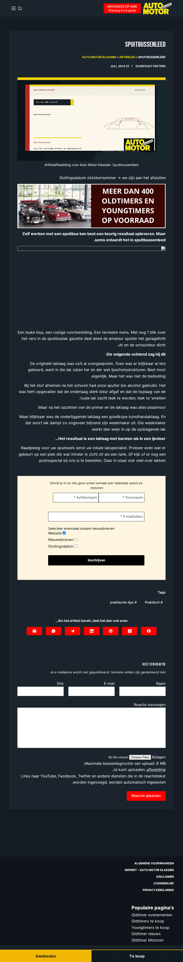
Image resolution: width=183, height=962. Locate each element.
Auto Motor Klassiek (99, 57)
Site (60, 683)
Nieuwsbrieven (61, 539)
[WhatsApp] (53, 631)
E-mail (109, 683)
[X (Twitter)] (129, 631)
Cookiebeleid (163, 883)
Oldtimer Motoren (147, 939)
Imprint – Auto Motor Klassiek (149, 870)
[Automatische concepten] (91, 205)
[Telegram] (72, 631)
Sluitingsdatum (61, 546)
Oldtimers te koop (148, 921)
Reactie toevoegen (148, 704)
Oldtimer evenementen (152, 914)
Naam (161, 683)
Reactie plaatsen (146, 795)
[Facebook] (149, 631)
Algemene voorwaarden (154, 863)
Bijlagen (158, 757)
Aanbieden (46, 956)
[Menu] (13, 8)
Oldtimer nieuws (146, 933)
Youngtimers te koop (150, 927)
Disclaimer (165, 876)
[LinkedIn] (91, 631)
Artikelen (127, 57)
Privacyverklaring (158, 890)
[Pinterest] (110, 631)
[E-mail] (34, 631)
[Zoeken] (20, 8)
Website (55, 533)
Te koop (137, 956)
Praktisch (154, 602)
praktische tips (123, 602)
